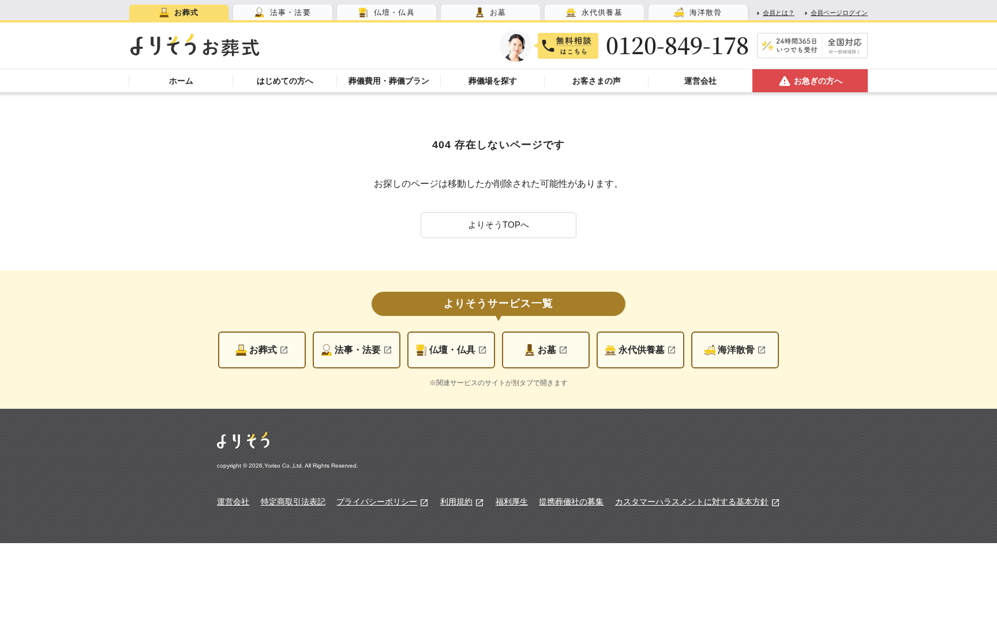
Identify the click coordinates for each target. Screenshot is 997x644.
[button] (498, 225)
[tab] (178, 12)
